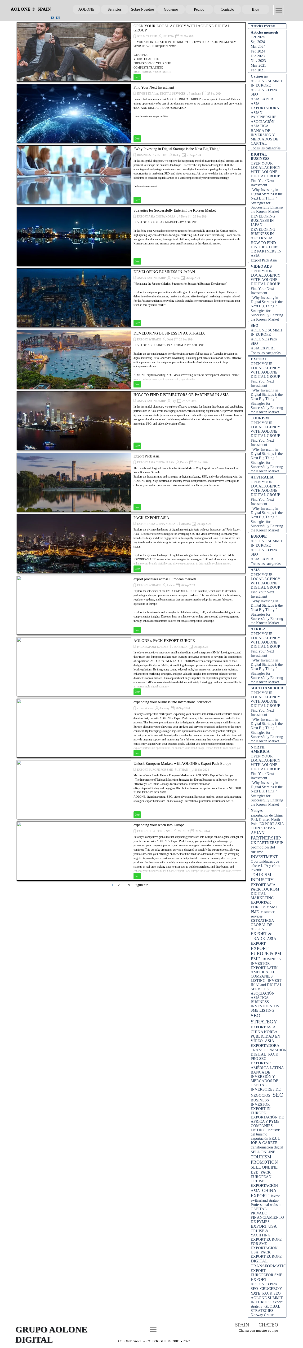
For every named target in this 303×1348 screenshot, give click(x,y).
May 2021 (258, 65)
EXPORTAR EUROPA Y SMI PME (264, 907)
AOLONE (86, 9)
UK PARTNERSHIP (267, 843)
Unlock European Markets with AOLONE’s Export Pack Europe (182, 763)
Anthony (196, 93)
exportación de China (267, 815)
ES (53, 17)
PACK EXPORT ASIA (151, 518)
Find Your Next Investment (154, 87)
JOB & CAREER (147, 36)
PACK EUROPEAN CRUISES (261, 1176)
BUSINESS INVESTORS (152, 155)
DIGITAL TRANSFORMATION (270, 1263)
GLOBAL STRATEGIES (265, 1308)
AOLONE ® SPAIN (31, 9)
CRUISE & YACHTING (261, 1233)
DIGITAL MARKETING (262, 895)
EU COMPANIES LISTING (263, 976)
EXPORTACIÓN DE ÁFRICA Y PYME (267, 1119)
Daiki (170, 339)
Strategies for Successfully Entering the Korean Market (175, 210)
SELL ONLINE (263, 1152)
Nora (184, 216)
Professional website (266, 1205)
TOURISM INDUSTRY (262, 877)
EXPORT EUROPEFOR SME (154, 831)
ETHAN (183, 769)
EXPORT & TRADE (149, 339)
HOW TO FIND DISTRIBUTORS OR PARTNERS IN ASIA (181, 395)
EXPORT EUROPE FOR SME (155, 769)
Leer (137, 77)
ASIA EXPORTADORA (265, 106)
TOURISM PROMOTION (264, 1159)
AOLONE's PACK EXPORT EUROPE (164, 641)
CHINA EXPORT (263, 1193)
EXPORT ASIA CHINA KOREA (156, 216)
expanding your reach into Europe (159, 825)
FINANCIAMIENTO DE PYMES (267, 1219)
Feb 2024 (258, 51)
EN (58, 17)
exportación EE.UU (266, 1138)
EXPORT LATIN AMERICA (264, 970)
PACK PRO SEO (264, 1056)
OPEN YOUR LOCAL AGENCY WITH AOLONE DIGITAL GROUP (265, 169)
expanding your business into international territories (172, 702)
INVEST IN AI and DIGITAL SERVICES (161, 93)
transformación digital (267, 1147)
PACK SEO (271, 1293)
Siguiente (141, 885)
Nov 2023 (258, 61)
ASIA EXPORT (263, 99)
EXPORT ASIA (263, 885)
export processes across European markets (165, 579)
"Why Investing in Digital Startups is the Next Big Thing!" (177, 149)
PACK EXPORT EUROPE (152, 646)
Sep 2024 (258, 42)
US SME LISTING (265, 1008)
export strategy (145, 708)
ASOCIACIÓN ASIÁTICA (263, 124)
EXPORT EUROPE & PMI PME (267, 953)
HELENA (168, 36)
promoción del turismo (263, 849)
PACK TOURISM (265, 889)
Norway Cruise (262, 1315)
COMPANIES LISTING (262, 1128)
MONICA (184, 831)
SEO (278, 1094)
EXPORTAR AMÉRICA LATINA (267, 1065)
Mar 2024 (258, 46)
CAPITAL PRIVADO (259, 1211)
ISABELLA (180, 646)
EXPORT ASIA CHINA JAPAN (155, 462)
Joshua (170, 585)
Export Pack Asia (147, 456)
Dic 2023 (258, 56)
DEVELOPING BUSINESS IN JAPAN (164, 272)
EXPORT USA (264, 1226)
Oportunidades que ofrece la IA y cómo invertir (265, 865)
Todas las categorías (266, 148)
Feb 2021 (258, 70)
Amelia (175, 278)
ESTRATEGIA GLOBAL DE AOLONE (262, 924)
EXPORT (259, 1279)
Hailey (176, 155)
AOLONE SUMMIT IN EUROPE (267, 83)
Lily (173, 401)
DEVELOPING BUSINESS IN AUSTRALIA (169, 333)
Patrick (184, 462)
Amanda (186, 524)
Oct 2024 (258, 37)
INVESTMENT (264, 856)
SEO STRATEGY (264, 1019)
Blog (255, 9)
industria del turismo (266, 1132)
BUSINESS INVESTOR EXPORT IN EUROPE (261, 1106)
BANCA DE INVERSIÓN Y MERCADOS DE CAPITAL (264, 137)
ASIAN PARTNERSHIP (151, 278)
